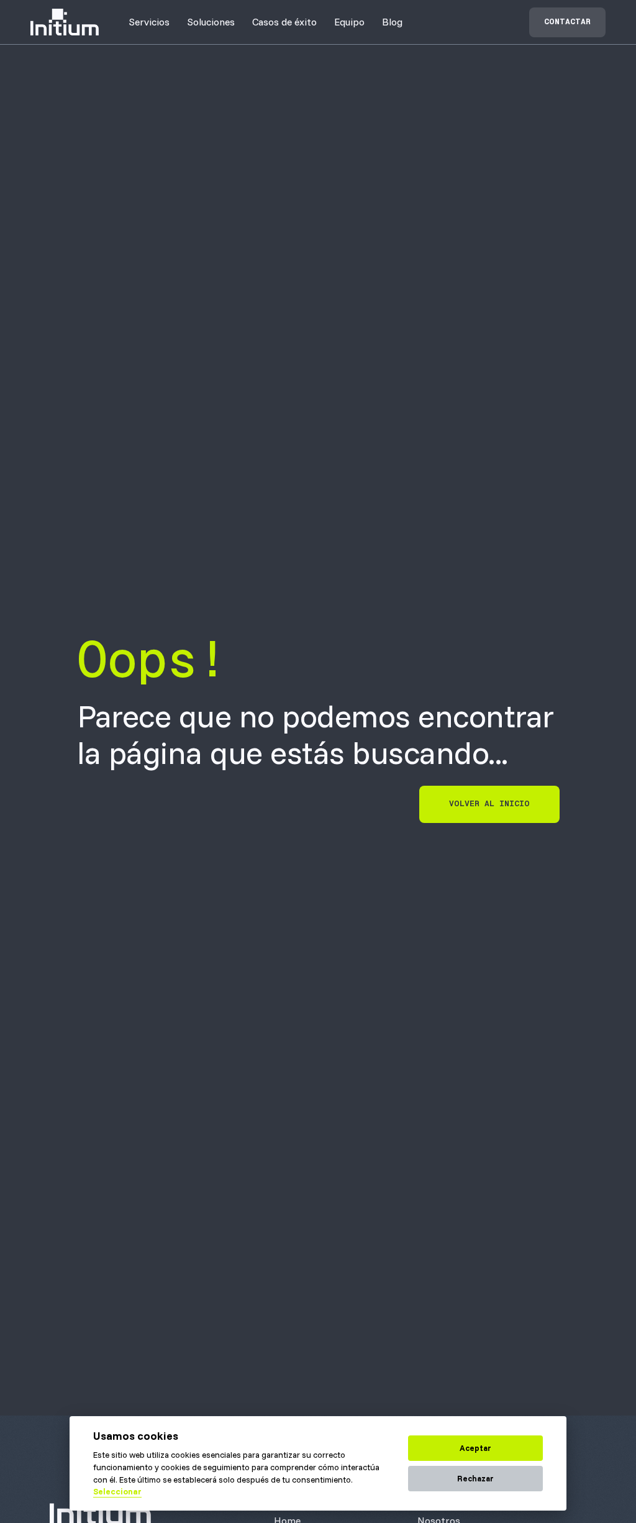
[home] (64, 22)
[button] (149, 22)
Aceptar (475, 1448)
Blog (392, 22)
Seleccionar (117, 1491)
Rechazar (475, 1478)
